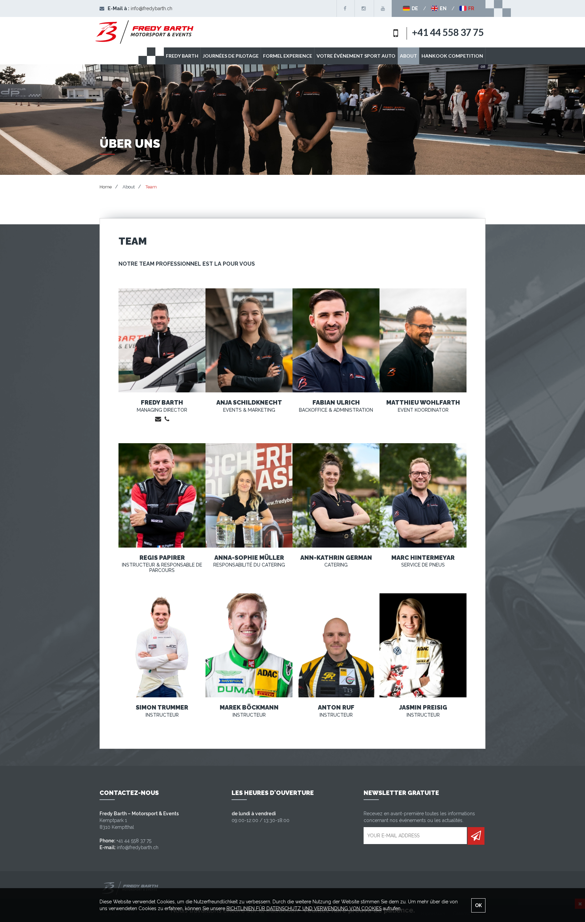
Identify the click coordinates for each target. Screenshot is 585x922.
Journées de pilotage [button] (231, 56)
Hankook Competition (452, 56)
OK (478, 905)
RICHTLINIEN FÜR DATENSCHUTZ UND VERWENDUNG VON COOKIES (304, 908)
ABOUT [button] (408, 56)
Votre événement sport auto (356, 56)
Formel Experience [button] (287, 56)
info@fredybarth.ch (151, 8)
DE (414, 8)
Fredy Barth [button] (182, 56)
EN (443, 8)
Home (106, 186)
